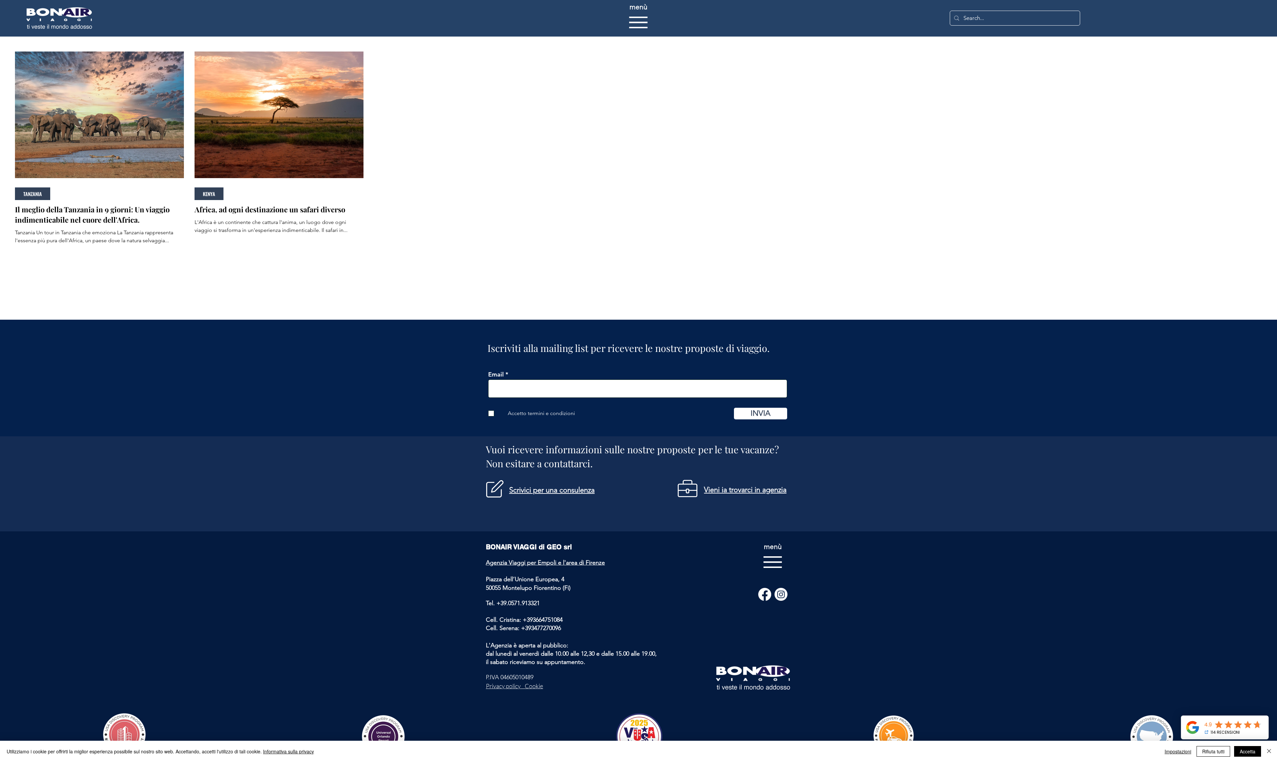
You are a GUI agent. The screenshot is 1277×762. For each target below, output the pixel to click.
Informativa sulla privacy (288, 751)
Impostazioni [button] (1178, 751)
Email (496, 375)
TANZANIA (32, 193)
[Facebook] (764, 594)
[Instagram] (781, 594)
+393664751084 (543, 619)
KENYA (209, 193)
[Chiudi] (1269, 751)
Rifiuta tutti (1213, 751)
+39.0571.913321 (518, 603)
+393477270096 (541, 628)
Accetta (1247, 751)
